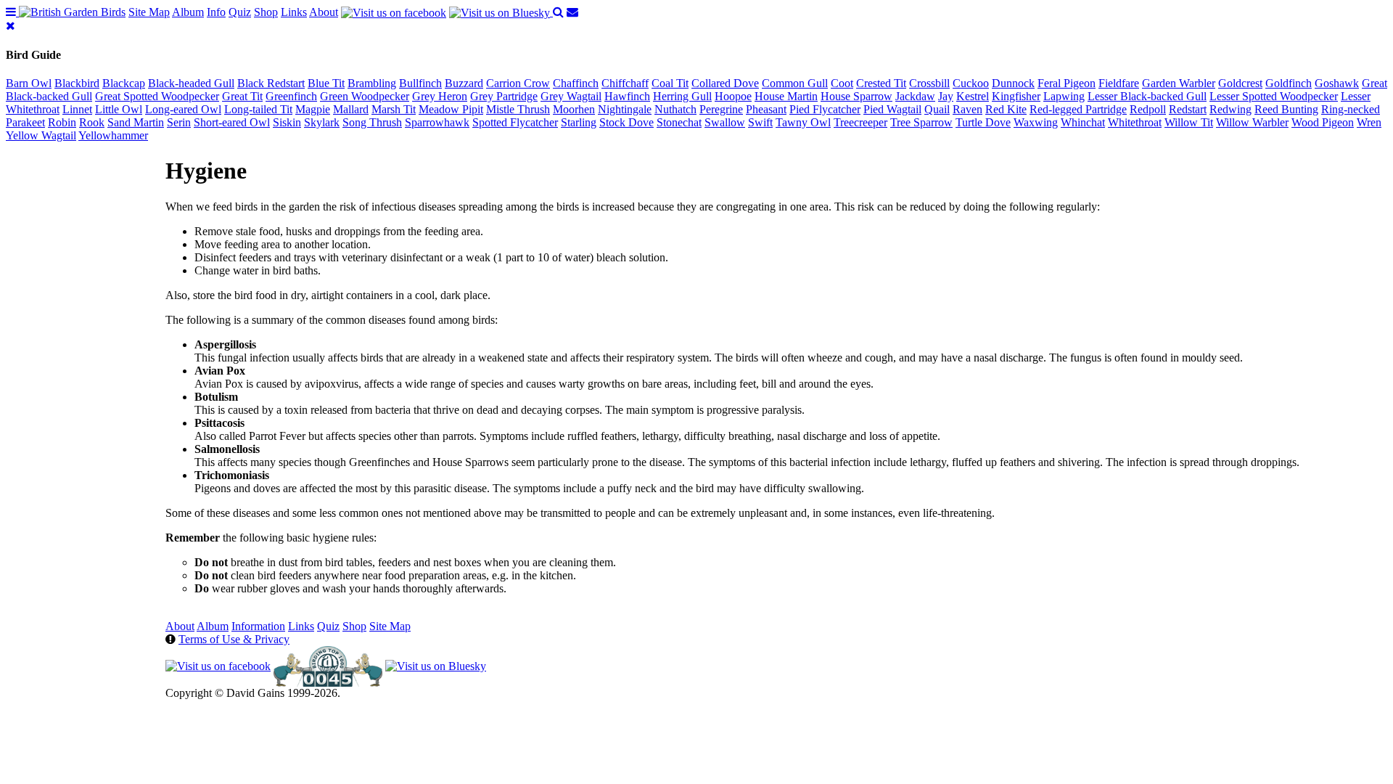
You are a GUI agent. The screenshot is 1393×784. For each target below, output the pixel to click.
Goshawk (1337, 83)
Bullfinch (420, 83)
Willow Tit (1188, 122)
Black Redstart (271, 83)
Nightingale (625, 109)
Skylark (322, 122)
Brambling (372, 83)
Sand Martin (135, 122)
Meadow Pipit (451, 109)
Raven (967, 109)
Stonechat (679, 122)
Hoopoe (733, 96)
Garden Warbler (1178, 83)
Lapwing (1064, 96)
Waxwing (1036, 122)
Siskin (287, 122)
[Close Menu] (10, 26)
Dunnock (1013, 83)
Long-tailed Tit (258, 109)
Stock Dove (626, 122)
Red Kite (1006, 109)
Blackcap (123, 83)
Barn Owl (29, 83)
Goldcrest (1240, 83)
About (323, 12)
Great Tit (242, 96)
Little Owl (118, 109)
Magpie (312, 109)
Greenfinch (291, 96)
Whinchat (1083, 122)
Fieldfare (1118, 83)
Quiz (240, 12)
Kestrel (972, 96)
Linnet (77, 109)
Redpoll (1148, 109)
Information (258, 626)
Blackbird (76, 83)
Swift (760, 122)
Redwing (1230, 109)
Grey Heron (439, 96)
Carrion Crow (518, 83)
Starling (578, 122)
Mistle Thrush (518, 109)
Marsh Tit (393, 109)
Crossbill (929, 83)
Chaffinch (576, 83)
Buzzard (464, 83)
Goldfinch (1288, 83)
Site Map (149, 12)
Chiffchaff (625, 83)
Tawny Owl (803, 122)
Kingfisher (1016, 96)
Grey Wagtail (571, 96)
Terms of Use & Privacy (233, 639)
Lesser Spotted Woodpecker (1273, 96)
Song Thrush (372, 122)
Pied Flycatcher (824, 109)
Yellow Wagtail (41, 135)
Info (216, 12)
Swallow (724, 122)
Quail (937, 109)
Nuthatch (675, 109)
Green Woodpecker (364, 96)
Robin (62, 122)
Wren (1369, 122)
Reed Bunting (1286, 109)
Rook (91, 122)
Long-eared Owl (183, 109)
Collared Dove (725, 83)
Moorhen (574, 109)
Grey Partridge (504, 96)
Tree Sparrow (921, 122)
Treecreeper (860, 122)
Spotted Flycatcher (515, 122)
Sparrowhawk (437, 122)
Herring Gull (682, 96)
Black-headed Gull (191, 83)
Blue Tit (326, 83)
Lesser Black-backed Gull (1147, 96)
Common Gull (795, 83)
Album (188, 12)
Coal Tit (670, 83)
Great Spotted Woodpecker (157, 96)
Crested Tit (881, 83)
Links (294, 12)
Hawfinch (627, 96)
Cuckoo (971, 83)
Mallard (351, 109)
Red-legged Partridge (1078, 109)
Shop (266, 12)
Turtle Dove (983, 122)
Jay (945, 96)
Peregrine (721, 109)
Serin (179, 122)
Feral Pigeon (1066, 83)
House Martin (786, 96)
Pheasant (766, 109)
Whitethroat (1135, 122)
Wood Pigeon (1322, 122)
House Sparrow (856, 96)
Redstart (1188, 109)
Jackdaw (915, 96)
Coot (842, 83)
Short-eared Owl (232, 122)
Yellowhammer (113, 135)
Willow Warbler (1252, 122)
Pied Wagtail (892, 109)
